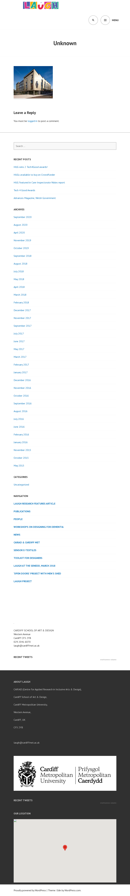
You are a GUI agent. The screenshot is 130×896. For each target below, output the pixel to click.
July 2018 (19, 271)
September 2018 (23, 255)
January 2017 (21, 372)
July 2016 (19, 419)
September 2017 (23, 325)
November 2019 (22, 240)
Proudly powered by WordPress (30, 890)
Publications (22, 511)
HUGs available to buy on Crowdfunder (34, 174)
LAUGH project (23, 581)
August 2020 (20, 224)
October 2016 (21, 395)
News (17, 534)
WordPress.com (73, 890)
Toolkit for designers (28, 558)
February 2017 (21, 364)
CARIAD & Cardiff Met (27, 542)
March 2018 (20, 294)
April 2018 (19, 286)
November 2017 (22, 318)
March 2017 (20, 356)
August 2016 (20, 411)
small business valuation (108, 659)
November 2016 (22, 387)
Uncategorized (21, 484)
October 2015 (21, 457)
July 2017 (19, 333)
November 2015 (22, 450)
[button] (65, 848)
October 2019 (21, 248)
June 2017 (19, 341)
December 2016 (22, 380)
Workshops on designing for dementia (39, 526)
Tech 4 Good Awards (24, 190)
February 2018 (21, 302)
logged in (32, 121)
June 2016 (19, 426)
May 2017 (19, 349)
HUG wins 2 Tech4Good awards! (31, 166)
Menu (115, 20)
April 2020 (19, 232)
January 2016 (21, 442)
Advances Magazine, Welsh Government (35, 198)
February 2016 (21, 434)
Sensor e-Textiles (25, 550)
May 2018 (19, 279)
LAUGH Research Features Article (34, 503)
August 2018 (20, 263)
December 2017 (22, 310)
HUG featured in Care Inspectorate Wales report (39, 182)
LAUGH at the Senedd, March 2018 (34, 565)
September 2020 (23, 217)
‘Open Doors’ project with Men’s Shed (37, 573)
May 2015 (19, 465)
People (18, 519)
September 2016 (23, 403)
